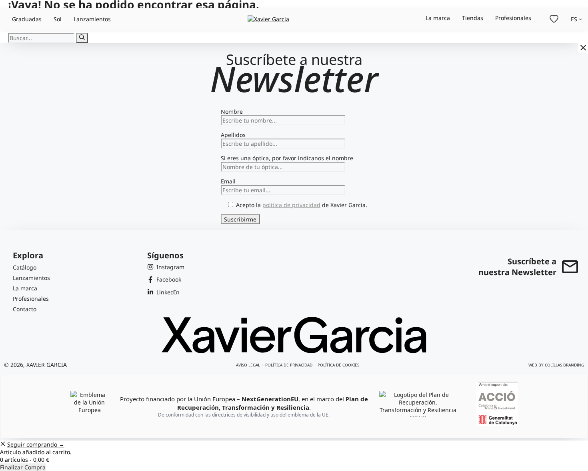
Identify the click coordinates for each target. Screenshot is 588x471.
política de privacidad (291, 205)
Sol (58, 19)
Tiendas (472, 18)
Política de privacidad (288, 365)
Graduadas (27, 19)
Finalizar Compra (23, 467)
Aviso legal (248, 365)
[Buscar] (82, 38)
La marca (438, 18)
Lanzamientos (92, 19)
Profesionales (513, 18)
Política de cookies (338, 365)
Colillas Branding (564, 365)
